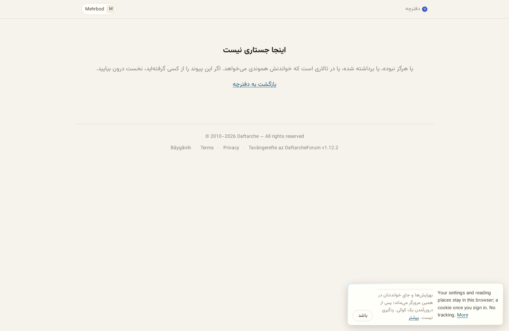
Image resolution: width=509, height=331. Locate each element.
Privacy (231, 148)
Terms (207, 148)
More (462, 315)
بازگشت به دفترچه (254, 84)
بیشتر (414, 317)
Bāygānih (181, 148)
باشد (362, 315)
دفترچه (412, 9)
